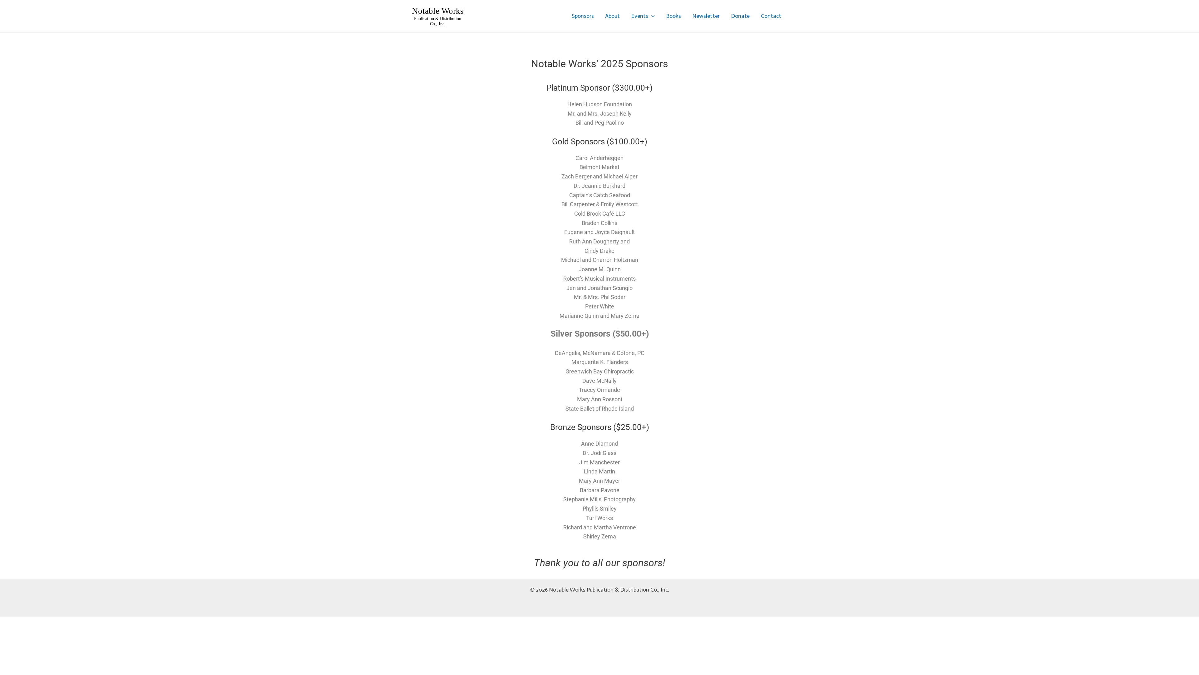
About (612, 15)
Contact (771, 15)
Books (673, 15)
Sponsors (583, 15)
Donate (740, 15)
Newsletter (706, 15)
